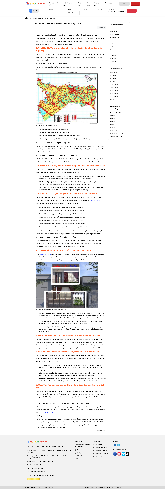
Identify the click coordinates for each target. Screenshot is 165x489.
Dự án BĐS (80, 4)
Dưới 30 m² (113, 72)
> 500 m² (113, 99)
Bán (30, 11)
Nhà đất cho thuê (67, 4)
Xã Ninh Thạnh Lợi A (116, 133)
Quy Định (96, 441)
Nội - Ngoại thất (108, 4)
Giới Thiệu (98, 444)
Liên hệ (79, 456)
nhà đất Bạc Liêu (47, 412)
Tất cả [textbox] (85, 12)
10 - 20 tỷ (113, 55)
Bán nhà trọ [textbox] (49, 12)
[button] (121, 4)
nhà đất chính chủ (45, 254)
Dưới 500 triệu (114, 31)
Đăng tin (136, 4)
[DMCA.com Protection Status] (33, 480)
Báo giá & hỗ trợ (82, 450)
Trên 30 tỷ (113, 61)
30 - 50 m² (113, 75)
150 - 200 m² (114, 87)
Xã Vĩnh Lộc (114, 128)
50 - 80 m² (113, 78)
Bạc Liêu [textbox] (69, 9)
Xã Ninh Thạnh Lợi (116, 136)
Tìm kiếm (132, 11)
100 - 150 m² (114, 84)
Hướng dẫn (79, 441)
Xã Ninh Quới (114, 116)
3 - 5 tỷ (112, 46)
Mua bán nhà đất (53, 4)
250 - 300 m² (114, 93)
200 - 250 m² (114, 90)
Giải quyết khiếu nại (101, 450)
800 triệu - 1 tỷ (114, 37)
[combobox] (50, 12)
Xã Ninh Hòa (114, 122)
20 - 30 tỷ (113, 58)
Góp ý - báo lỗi (99, 456)
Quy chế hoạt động (101, 447)
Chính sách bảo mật (101, 453)
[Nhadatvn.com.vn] (35, 5)
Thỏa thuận (113, 28)
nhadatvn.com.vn (95, 200)
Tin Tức (88, 4)
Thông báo (80, 453)
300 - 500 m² (114, 96)
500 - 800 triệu (114, 34)
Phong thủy (96, 4)
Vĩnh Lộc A (113, 131)
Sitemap (79, 459)
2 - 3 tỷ (112, 43)
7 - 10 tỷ (112, 52)
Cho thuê (36, 11)
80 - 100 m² (113, 81)
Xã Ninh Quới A (115, 119)
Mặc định (101, 27)
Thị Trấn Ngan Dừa (116, 113)
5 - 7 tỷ (112, 49)
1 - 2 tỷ (112, 40)
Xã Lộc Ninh (114, 125)
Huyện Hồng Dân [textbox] (69, 13)
